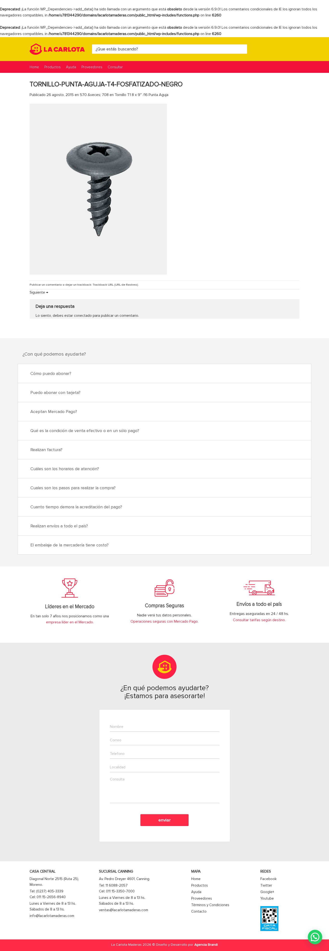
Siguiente (39, 292)
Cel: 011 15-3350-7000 (117, 891)
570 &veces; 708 (94, 94)
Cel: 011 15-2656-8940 (48, 897)
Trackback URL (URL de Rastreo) (115, 285)
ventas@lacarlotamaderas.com (123, 910)
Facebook (268, 879)
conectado (83, 315)
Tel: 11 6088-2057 (113, 885)
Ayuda (71, 67)
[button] (315, 937)
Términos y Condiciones (210, 905)
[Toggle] (301, 374)
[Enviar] (243, 49)
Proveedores (91, 67)
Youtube (267, 898)
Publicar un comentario (46, 285)
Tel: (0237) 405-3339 (46, 891)
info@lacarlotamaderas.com (52, 916)
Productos (52, 67)
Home (34, 67)
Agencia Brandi (206, 945)
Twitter (266, 885)
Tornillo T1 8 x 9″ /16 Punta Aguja (141, 94)
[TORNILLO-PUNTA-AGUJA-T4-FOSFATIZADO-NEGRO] (98, 188)
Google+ (267, 892)
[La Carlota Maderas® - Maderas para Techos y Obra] (57, 49)
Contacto (199, 911)
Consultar (115, 67)
